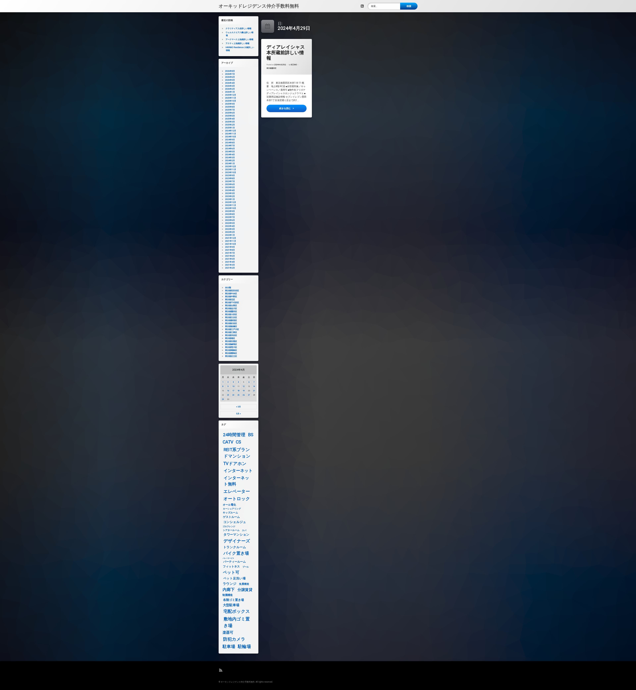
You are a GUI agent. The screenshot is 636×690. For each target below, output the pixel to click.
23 (228, 395)
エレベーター (236, 491)
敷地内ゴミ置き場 (237, 622)
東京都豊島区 (231, 353)
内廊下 (229, 589)
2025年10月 (230, 101)
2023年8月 (230, 178)
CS (238, 442)
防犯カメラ (234, 639)
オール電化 (229, 504)
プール (245, 567)
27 (249, 395)
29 (223, 399)
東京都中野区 (231, 296)
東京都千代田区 (232, 302)
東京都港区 (230, 338)
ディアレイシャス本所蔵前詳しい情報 (285, 52)
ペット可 (231, 572)
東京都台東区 (231, 305)
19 (244, 391)
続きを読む (293, 108)
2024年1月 (230, 163)
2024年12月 (230, 131)
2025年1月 (230, 128)
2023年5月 (230, 187)
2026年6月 (230, 77)
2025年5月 (230, 116)
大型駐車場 (231, 605)
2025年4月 (230, 119)
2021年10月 (230, 244)
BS (250, 434)
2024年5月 (230, 151)
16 (228, 391)
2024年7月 (230, 145)
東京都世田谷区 (232, 290)
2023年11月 (230, 169)
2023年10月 (230, 172)
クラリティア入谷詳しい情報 (238, 28)
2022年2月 (230, 232)
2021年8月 (230, 250)
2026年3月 (230, 86)
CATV (228, 442)
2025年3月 (230, 122)
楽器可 (228, 633)
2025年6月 (230, 113)
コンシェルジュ (234, 522)
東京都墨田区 (271, 68)
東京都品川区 (231, 308)
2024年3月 (230, 157)
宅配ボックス (236, 611)
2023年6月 (230, 184)
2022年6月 (230, 220)
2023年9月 (230, 175)
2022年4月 (230, 226)
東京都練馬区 (231, 344)
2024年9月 (230, 139)
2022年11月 (230, 205)
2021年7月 (230, 253)
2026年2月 (230, 89)
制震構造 (227, 595)
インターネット (238, 470)
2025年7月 (230, 110)
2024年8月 (230, 142)
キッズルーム (230, 512)
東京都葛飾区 (231, 350)
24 (233, 395)
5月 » (238, 414)
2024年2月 (230, 160)
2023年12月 (230, 166)
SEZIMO (294, 65)
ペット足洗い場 (234, 578)
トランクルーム (234, 547)
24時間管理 (234, 434)
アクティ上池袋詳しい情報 (237, 43)
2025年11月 (230, 98)
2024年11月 (230, 134)
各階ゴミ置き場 (233, 600)
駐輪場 (244, 646)
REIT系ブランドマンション (237, 453)
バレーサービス (228, 558)
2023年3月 (230, 193)
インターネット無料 (236, 481)
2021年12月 (230, 238)
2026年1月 (230, 92)
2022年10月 (230, 208)
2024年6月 (230, 148)
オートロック (236, 498)
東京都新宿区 (231, 320)
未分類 (228, 287)
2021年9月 (230, 247)
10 (233, 386)
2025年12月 (230, 95)
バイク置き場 (236, 553)
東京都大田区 (231, 314)
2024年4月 (230, 154)
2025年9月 (230, 104)
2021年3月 (230, 265)
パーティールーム (234, 562)
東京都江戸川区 (232, 329)
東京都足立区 (231, 356)
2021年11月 (230, 241)
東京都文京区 (231, 317)
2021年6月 (230, 256)
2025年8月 (230, 107)
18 (238, 391)
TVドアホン (234, 463)
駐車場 (229, 646)
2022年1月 (230, 235)
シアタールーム (231, 530)
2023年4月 (230, 190)
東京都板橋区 (231, 326)
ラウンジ (230, 583)
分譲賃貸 (245, 590)
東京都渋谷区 (231, 335)
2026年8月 (230, 71)
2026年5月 (230, 80)
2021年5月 (230, 259)
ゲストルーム (231, 517)
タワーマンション (236, 535)
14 (254, 386)
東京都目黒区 (231, 341)
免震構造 (244, 583)
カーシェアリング (232, 508)
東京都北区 (230, 299)
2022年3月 (230, 229)
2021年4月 (230, 262)
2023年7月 (230, 181)
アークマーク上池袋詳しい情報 (239, 39)
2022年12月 (230, 202)
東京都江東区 (231, 332)
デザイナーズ (236, 540)
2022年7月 (230, 217)
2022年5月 (230, 223)
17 (233, 391)
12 (244, 386)
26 (244, 395)
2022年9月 (230, 211)
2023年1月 (230, 199)
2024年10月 (230, 137)
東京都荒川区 (231, 347)
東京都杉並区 (231, 323)
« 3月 (238, 407)
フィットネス (231, 566)
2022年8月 (230, 214)
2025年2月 (230, 125)
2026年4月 (230, 83)
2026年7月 (230, 74)
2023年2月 (230, 196)
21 (254, 391)
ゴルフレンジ (229, 526)
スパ (244, 530)
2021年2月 (230, 268)
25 (238, 395)
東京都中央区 (231, 293)
